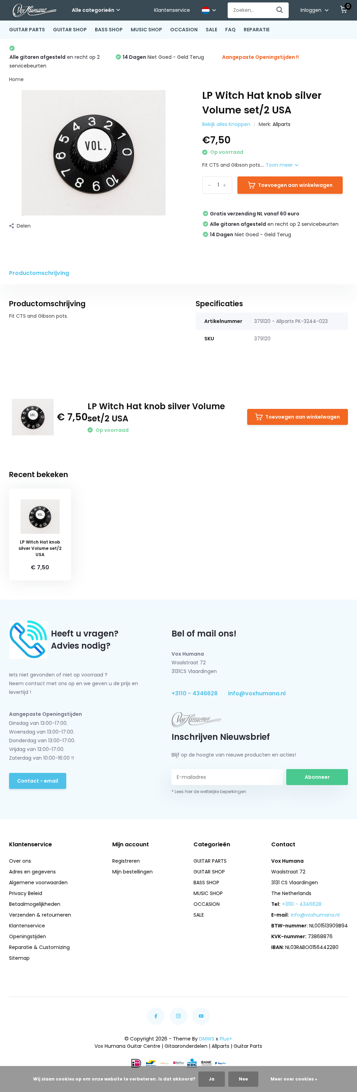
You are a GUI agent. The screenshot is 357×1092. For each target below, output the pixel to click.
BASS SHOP (109, 29)
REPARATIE (256, 29)
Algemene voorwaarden (38, 882)
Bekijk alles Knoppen (226, 124)
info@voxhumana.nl (257, 693)
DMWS (206, 1038)
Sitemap (19, 958)
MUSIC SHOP (146, 29)
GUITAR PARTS (27, 29)
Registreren (126, 860)
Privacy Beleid (25, 893)
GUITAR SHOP (70, 29)
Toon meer (280, 164)
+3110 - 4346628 (195, 693)
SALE (211, 29)
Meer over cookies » (294, 1079)
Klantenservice (172, 10)
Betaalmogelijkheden (34, 904)
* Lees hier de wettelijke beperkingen (209, 791)
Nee (243, 1079)
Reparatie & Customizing (39, 947)
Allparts (281, 124)
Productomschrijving (39, 273)
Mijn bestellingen (132, 871)
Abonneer (317, 777)
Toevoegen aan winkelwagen (295, 185)
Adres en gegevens (32, 871)
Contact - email (37, 780)
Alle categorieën (93, 10)
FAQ (230, 29)
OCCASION (184, 29)
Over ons (20, 860)
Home (16, 79)
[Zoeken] (280, 10)
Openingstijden (27, 936)
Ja (211, 1079)
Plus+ (226, 1038)
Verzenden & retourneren (40, 914)
